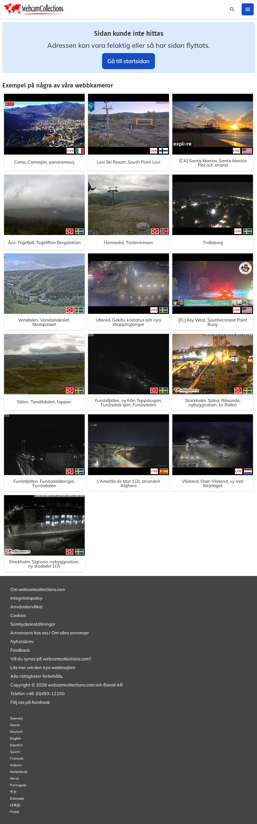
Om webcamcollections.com (37, 589)
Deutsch (16, 732)
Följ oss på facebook (30, 702)
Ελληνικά (17, 798)
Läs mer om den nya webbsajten (42, 667)
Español (16, 745)
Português (18, 785)
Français (16, 758)
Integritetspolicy (26, 598)
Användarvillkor (26, 606)
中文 (13, 792)
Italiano (16, 765)
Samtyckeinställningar (33, 624)
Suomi (15, 752)
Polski (14, 812)
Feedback (20, 650)
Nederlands (18, 772)
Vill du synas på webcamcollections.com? (50, 658)
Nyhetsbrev (22, 641)
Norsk (14, 778)
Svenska (16, 718)
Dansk (15, 725)
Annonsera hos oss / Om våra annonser (49, 632)
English (15, 738)
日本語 (15, 805)
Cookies (18, 615)
